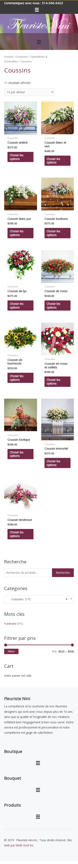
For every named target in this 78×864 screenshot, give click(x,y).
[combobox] (39, 599)
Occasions (21, 56)
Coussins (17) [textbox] (36, 599)
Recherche (63, 573)
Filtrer (11, 651)
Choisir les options (17, 157)
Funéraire (10, 624)
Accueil (8, 56)
